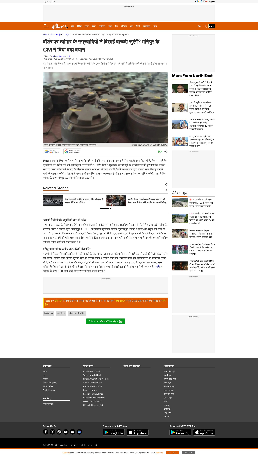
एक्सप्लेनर (146, 26)
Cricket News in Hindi (92, 386)
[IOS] (195, 1)
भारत (86, 26)
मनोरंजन (102, 26)
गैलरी (138, 26)
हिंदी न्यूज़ (58, 300)
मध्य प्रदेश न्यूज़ (169, 386)
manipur (61, 313)
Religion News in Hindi (93, 394)
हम (44, 375)
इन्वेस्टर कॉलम (48, 386)
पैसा (116, 26)
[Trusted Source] (72, 151)
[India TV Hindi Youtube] (206, 1)
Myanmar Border (77, 313)
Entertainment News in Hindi (95, 379)
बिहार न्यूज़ (167, 382)
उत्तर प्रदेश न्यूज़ (169, 371)
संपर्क (44, 371)
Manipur (120, 300)
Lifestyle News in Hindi (93, 405)
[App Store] (137, 432)
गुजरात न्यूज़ (168, 397)
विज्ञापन (45, 379)
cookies (159, 452)
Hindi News (48, 34)
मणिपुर (66, 34)
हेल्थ (155, 26)
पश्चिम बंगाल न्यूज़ (170, 379)
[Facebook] (45, 432)
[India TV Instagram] (59, 432)
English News (49, 390)
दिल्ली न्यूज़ (167, 375)
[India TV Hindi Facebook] (201, 1)
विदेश (94, 26)
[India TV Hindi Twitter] (204, 1)
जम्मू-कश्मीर (168, 412)
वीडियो (79, 26)
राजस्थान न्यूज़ (169, 394)
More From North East (192, 75)
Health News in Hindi (92, 401)
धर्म (131, 26)
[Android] (198, 1)
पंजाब (166, 401)
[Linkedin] (72, 432)
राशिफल (124, 26)
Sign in (212, 1)
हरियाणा (166, 405)
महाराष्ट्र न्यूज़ (168, 390)
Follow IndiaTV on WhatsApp (103, 321)
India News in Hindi (91, 371)
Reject (188, 452)
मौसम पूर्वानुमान (48, 404)
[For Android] (180, 432)
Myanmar (48, 313)
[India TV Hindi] (60, 26)
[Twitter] (52, 432)
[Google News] (52, 151)
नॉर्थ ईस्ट (59, 34)
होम (72, 26)
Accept (172, 452)
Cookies (66, 452)
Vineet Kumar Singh (61, 56)
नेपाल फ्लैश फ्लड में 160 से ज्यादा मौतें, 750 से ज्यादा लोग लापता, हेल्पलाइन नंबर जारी (201, 202)
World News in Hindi (92, 375)
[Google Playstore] (114, 432)
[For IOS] (204, 432)
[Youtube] (66, 432)
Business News (89, 390)
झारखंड (166, 416)
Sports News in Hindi (92, 382)
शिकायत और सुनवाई (50, 382)
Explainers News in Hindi (94, 397)
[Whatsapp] (160, 151)
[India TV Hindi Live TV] (211, 26)
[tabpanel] (74, 200)
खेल (110, 26)
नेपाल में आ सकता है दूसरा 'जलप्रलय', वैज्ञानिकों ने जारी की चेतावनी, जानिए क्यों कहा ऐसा (201, 233)
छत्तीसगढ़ (167, 409)
